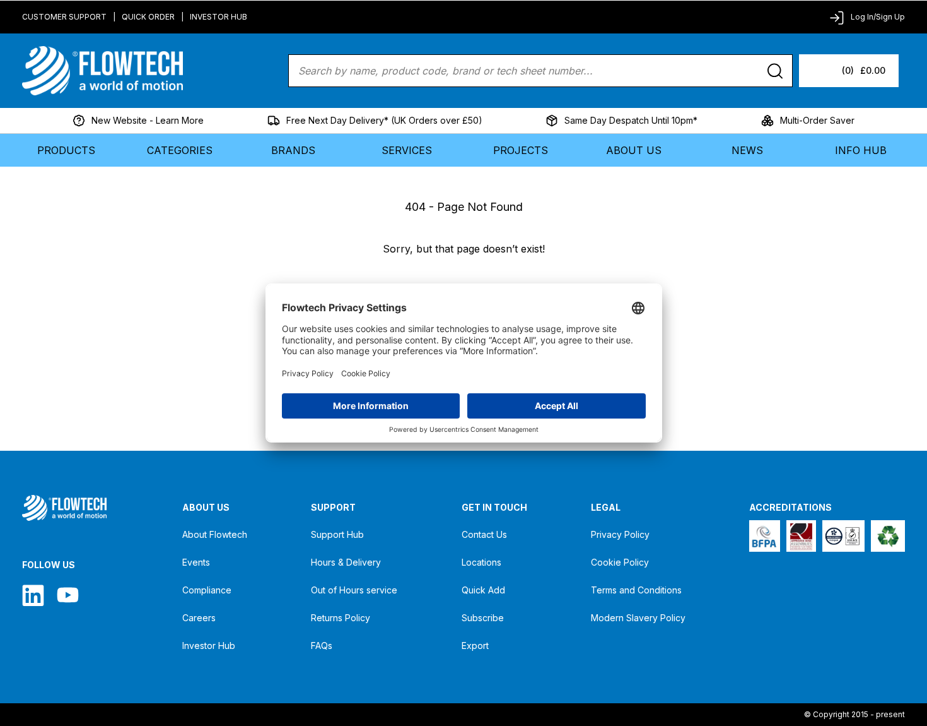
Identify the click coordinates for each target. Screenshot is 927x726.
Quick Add (483, 590)
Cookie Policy (620, 562)
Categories (180, 150)
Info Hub (861, 150)
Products (66, 150)
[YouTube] (68, 595)
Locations (481, 562)
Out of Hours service (354, 590)
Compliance (206, 590)
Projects (520, 150)
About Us (634, 150)
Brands (293, 150)
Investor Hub (218, 16)
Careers (199, 617)
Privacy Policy (620, 534)
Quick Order (148, 16)
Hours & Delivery (346, 562)
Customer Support (64, 16)
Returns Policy (340, 617)
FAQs (321, 645)
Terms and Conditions (636, 590)
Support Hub (337, 534)
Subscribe (483, 617)
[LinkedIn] (33, 595)
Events (196, 562)
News (747, 150)
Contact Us (484, 534)
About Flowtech (214, 534)
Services (407, 150)
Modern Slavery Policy (638, 617)
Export (475, 645)
